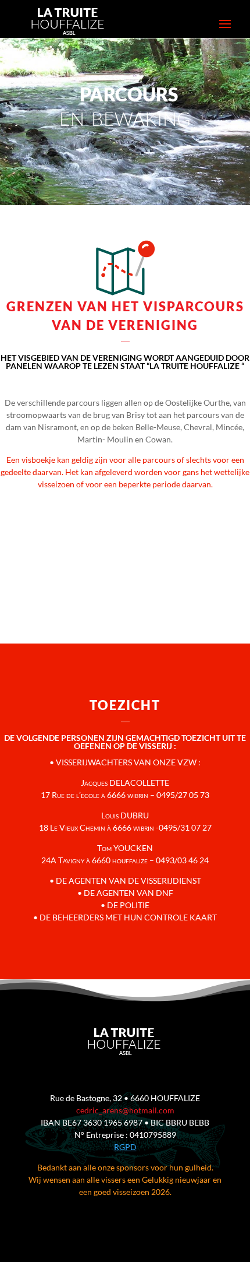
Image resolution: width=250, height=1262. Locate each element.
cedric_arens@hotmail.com (125, 1110)
